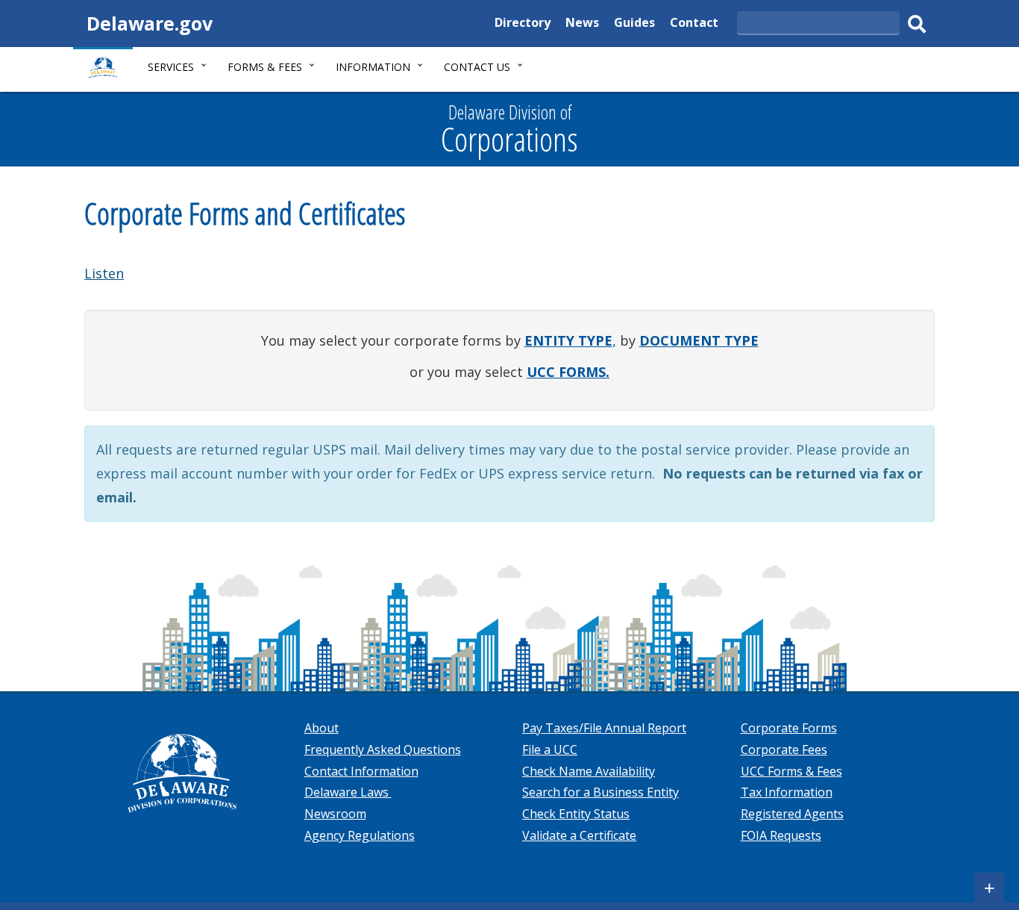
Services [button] (171, 67)
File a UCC (549, 749)
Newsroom (335, 813)
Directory (523, 24)
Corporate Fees (784, 749)
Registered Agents (792, 813)
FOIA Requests (781, 835)
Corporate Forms (789, 728)
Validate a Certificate (579, 835)
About (321, 728)
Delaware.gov (150, 23)
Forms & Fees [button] (265, 67)
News (582, 24)
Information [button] (373, 67)
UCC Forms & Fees (791, 771)
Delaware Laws (348, 792)
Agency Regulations (359, 835)
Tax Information (787, 792)
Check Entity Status (576, 813)
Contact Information (361, 771)
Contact (694, 24)
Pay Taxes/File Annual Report (604, 728)
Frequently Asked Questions (382, 749)
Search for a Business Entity (600, 792)
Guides (634, 24)
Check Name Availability (588, 771)
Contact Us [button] (477, 67)
